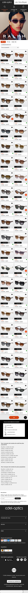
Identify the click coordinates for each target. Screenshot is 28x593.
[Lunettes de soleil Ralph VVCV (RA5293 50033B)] (20, 115)
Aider (2, 531)
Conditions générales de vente (11, 584)
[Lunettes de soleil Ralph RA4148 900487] (7, 267)
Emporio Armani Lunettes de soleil (9, 455)
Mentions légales (18, 586)
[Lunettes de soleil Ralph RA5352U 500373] (20, 191)
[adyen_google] (19, 540)
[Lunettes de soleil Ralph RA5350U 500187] (20, 267)
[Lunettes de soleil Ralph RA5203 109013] (7, 85)
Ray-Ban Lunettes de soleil (7, 446)
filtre (4, 41)
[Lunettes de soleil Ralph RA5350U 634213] (20, 328)
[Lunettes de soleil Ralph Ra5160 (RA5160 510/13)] (20, 85)
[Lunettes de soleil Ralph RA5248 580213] (7, 328)
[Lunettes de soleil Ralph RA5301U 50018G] (20, 222)
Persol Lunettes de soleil (7, 450)
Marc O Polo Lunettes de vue (8, 474)
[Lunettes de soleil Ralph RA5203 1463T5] (20, 298)
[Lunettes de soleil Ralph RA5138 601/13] (20, 131)
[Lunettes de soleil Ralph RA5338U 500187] (20, 389)
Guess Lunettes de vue (6, 479)
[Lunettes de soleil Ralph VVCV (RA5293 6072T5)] (20, 146)
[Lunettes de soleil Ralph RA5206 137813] (20, 70)
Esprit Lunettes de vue (6, 484)
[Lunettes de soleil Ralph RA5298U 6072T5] (20, 404)
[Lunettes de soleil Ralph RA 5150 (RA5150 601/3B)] (7, 161)
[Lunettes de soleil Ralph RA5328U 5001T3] (7, 237)
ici (8, 501)
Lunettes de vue (14, 10)
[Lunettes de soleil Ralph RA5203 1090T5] (7, 146)
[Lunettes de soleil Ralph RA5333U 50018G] (7, 358)
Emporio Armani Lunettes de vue (9, 476)
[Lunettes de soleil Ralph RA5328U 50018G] (20, 313)
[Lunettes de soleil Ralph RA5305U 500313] (7, 55)
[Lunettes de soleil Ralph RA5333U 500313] (7, 206)
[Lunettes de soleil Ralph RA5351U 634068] (20, 176)
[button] (7, 2)
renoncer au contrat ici (14, 581)
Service (3, 524)
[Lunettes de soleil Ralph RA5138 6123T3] (7, 176)
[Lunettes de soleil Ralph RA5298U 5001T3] (20, 282)
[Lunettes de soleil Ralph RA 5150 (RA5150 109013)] (20, 55)
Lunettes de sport (23, 10)
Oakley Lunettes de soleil (7, 448)
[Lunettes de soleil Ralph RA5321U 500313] (7, 298)
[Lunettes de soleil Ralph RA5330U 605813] (7, 374)
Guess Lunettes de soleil (7, 459)
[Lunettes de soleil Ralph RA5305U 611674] (20, 237)
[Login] (14, 6)
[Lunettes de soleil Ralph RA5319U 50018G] (7, 191)
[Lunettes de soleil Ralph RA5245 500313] (7, 70)
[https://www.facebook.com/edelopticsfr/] (18, 559)
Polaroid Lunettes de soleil (7, 453)
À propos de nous (5, 518)
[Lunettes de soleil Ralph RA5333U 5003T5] (20, 358)
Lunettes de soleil (4, 10)
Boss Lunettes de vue (6, 481)
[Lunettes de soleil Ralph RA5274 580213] (7, 313)
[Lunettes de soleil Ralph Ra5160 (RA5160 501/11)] (7, 131)
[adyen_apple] (16, 540)
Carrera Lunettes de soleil (7, 452)
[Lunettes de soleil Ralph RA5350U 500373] (7, 115)
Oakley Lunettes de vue (6, 470)
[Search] (4, 6)
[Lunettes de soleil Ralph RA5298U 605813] (7, 282)
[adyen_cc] (2, 540)
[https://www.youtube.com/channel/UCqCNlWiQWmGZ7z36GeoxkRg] (25, 559)
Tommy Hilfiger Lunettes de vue (9, 482)
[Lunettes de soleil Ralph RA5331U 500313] (7, 389)
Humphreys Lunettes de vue (8, 472)
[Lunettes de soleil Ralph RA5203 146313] (7, 252)
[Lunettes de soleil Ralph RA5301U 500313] (7, 100)
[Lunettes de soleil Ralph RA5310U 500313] (7, 404)
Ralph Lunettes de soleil (7, 460)
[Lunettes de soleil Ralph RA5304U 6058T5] (20, 161)
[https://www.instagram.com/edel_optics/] (21, 559)
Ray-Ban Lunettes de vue (7, 469)
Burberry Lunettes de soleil (7, 462)
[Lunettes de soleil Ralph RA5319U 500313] (20, 100)
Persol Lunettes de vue (6, 477)
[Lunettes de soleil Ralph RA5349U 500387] (20, 206)
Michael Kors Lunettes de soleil (8, 457)
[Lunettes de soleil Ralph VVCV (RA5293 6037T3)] (7, 343)
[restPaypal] (12, 540)
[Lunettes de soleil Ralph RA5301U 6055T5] (7, 222)
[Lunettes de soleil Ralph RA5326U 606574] (20, 343)
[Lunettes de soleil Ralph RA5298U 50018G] (20, 374)
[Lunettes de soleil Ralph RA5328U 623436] (20, 252)
